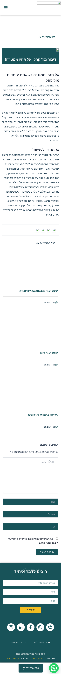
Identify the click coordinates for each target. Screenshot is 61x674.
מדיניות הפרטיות (41, 642)
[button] (54, 668)
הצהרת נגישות (18, 642)
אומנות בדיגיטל (12, 658)
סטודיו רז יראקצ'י (37, 658)
